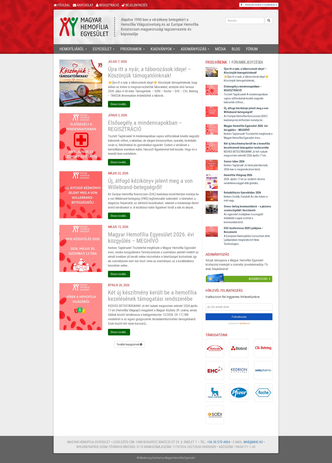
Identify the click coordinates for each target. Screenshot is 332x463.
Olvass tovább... (119, 104)
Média (220, 49)
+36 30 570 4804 (218, 442)
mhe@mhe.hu (253, 442)
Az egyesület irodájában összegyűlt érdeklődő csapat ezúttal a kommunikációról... (247, 214)
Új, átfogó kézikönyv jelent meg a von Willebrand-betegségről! (150, 183)
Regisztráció (109, 5)
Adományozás (194, 49)
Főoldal (63, 5)
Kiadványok (161, 49)
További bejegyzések (128, 344)
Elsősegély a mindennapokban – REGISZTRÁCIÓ (145, 125)
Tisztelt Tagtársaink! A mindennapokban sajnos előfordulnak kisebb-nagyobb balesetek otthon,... (246, 94)
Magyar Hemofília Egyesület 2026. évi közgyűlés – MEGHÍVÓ (151, 237)
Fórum (252, 49)
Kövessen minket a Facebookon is (261, 4)
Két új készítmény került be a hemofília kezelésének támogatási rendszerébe (152, 295)
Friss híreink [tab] (216, 62)
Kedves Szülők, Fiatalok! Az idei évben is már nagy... (246, 196)
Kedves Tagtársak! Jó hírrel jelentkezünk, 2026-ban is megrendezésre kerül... (246, 165)
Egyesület (103, 49)
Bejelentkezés (136, 5)
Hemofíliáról (72, 49)
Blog (236, 49)
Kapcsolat (84, 5)
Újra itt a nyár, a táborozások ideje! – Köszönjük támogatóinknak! (149, 72)
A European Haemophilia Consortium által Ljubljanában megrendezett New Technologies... (247, 236)
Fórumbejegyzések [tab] (247, 62)
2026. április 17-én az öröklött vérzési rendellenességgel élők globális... (244, 179)
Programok (131, 49)
